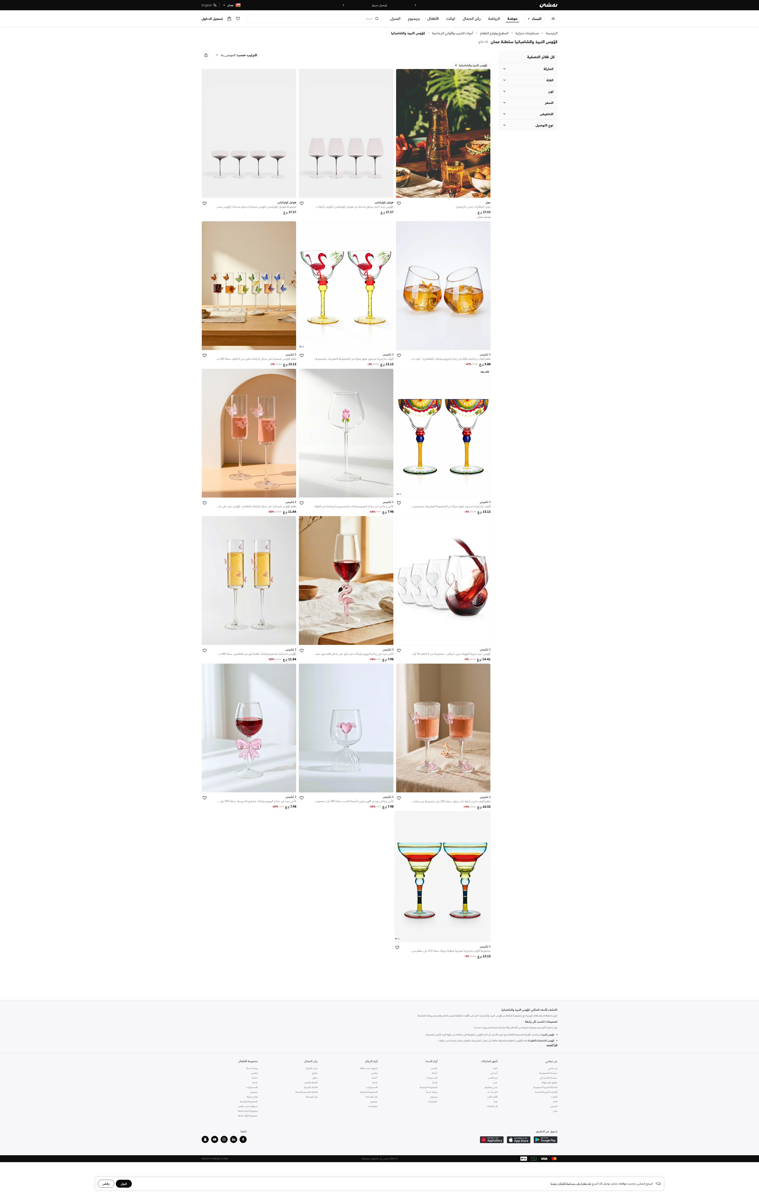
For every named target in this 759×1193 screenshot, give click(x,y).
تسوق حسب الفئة (369, 1068)
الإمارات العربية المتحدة (546, 1091)
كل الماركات (492, 1106)
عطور (314, 1077)
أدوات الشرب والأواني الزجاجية (452, 33)
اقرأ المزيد (552, 1045)
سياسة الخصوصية (548, 1072)
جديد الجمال (311, 1068)
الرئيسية (551, 33)
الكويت (554, 1096)
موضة (512, 18)
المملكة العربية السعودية (545, 1087)
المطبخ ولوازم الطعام (494, 33)
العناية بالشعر (310, 1082)
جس (495, 1082)
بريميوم (414, 18)
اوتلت (450, 18)
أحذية (434, 1072)
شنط (434, 1082)
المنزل (395, 18)
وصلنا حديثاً (431, 1091)
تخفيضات (432, 1101)
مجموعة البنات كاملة (248, 1110)
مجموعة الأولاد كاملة (248, 1115)
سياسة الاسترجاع (548, 1077)
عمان (555, 1110)
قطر (555, 1101)
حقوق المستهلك (549, 1082)
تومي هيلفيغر (490, 1087)
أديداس (493, 1072)
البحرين (553, 1106)
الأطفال (433, 18)
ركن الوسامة (372, 1096)
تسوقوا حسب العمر (248, 1106)
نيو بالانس (492, 1077)
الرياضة (494, 18)
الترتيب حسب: (247, 55)
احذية (255, 1077)
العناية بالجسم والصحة (306, 1091)
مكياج (314, 1072)
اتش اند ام (492, 1091)
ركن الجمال (472, 18)
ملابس (434, 1068)
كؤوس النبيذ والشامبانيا (408, 33)
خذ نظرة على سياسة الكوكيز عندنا (571, 1183)
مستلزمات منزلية (527, 33)
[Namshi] (548, 5)
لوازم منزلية (252, 1096)
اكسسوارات (431, 1077)
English (207, 5)
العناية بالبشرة (310, 1087)
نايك (495, 1068)
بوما (495, 1101)
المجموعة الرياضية (428, 1087)
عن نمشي (552, 1068)
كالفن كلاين (492, 1096)
